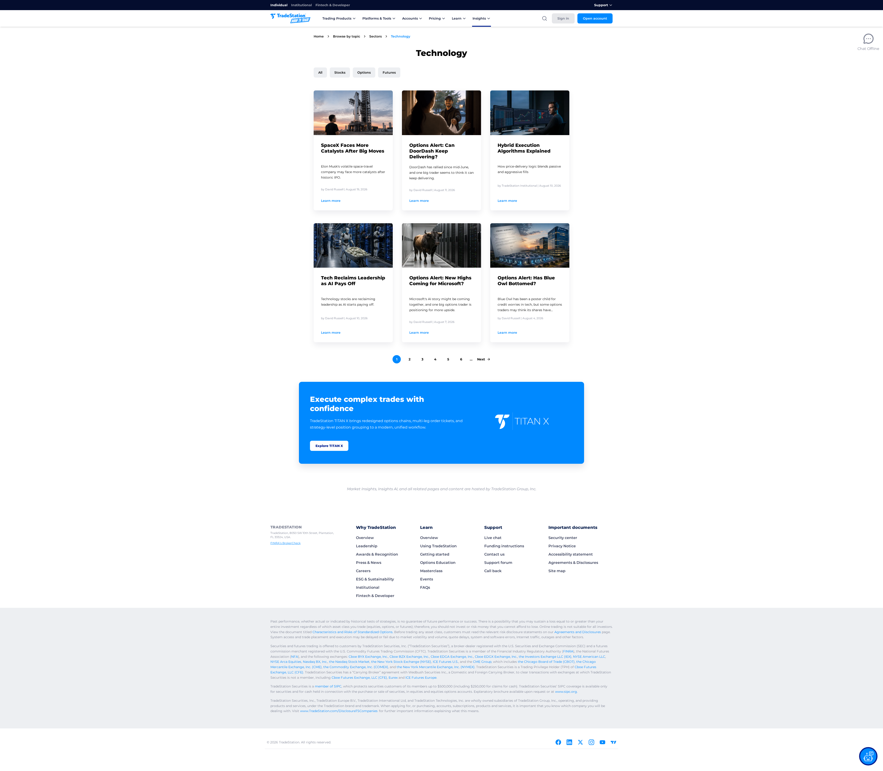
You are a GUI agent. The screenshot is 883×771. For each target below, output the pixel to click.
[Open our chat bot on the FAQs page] (868, 756)
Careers (363, 571)
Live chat (493, 538)
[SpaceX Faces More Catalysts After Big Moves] (353, 112)
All (320, 72)
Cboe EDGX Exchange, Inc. (496, 657)
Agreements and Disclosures (577, 632)
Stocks (339, 72)
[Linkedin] (569, 742)
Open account (595, 18)
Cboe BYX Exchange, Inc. (368, 657)
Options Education (438, 562)
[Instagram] (591, 742)
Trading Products (336, 18)
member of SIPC (328, 686)
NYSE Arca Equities (285, 662)
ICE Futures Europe (420, 677)
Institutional (301, 5)
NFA (294, 657)
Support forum (498, 562)
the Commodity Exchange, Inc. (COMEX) (355, 667)
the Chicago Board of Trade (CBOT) (546, 662)
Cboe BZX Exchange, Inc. (409, 657)
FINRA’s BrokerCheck (285, 543)
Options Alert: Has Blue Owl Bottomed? (526, 280)
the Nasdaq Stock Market (349, 662)
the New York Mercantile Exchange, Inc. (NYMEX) (436, 667)
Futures (389, 72)
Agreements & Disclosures (573, 562)
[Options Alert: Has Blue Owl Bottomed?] (529, 245)
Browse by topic (346, 36)
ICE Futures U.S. (445, 662)
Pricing (435, 18)
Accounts (410, 18)
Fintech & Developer (332, 5)
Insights (479, 18)
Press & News (368, 562)
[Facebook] (558, 742)
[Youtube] (602, 742)
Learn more (331, 201)
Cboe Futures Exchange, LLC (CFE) (359, 677)
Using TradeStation (438, 546)
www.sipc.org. (566, 692)
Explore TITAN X (329, 446)
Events (426, 579)
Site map (556, 571)
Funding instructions (504, 546)
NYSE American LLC (589, 657)
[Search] (544, 18)
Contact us (494, 554)
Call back (493, 571)
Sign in (563, 18)
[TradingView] (613, 742)
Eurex (393, 677)
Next (481, 359)
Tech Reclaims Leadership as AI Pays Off (353, 280)
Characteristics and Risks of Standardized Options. (352, 632)
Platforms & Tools (376, 18)
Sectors (375, 36)
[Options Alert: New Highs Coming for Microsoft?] (441, 245)
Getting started (434, 554)
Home (319, 36)
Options (364, 72)
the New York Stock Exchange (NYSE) (401, 662)
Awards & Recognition (377, 554)
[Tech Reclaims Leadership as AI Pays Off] (353, 245)
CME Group (482, 662)
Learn (457, 18)
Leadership (366, 546)
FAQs (425, 587)
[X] (580, 742)
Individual (278, 5)
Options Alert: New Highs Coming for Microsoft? (440, 280)
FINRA (568, 651)
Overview (365, 538)
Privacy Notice (562, 546)
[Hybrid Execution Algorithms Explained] (529, 112)
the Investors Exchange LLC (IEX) (545, 657)
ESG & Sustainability (375, 579)
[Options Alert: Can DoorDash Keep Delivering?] (441, 112)
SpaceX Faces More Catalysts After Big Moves (352, 148)
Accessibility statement (570, 554)
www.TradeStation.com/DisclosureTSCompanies (339, 711)
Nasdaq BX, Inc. (315, 662)
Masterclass (431, 571)
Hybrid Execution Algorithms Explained (524, 148)
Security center (562, 538)
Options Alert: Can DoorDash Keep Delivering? (432, 150)
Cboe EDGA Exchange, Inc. (452, 657)
